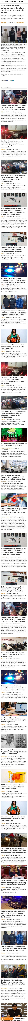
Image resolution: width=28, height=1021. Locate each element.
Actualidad (3, 481)
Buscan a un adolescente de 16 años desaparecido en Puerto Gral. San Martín (13, 347)
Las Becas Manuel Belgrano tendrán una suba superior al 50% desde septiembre (13, 720)
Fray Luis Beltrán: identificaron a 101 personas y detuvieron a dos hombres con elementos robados (14, 851)
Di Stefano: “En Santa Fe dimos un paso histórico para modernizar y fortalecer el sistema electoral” (14, 883)
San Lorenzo (4, 756)
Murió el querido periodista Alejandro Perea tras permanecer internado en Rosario (14, 752)
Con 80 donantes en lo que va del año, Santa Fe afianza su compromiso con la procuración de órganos (14, 511)
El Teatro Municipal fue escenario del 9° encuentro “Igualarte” (14, 444)
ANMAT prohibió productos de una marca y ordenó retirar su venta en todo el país (12, 787)
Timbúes (3, 659)
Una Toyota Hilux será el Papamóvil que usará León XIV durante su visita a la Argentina (13, 477)
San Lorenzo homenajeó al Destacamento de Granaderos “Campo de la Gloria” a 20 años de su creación (13, 983)
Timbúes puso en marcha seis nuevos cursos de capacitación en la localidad (13, 654)
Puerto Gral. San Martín (6, 448)
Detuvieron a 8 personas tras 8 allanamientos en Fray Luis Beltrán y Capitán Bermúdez (13, 249)
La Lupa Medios (20, 22)
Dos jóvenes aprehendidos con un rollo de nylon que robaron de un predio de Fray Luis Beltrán (13, 313)
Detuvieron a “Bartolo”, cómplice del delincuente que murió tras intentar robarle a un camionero (13, 107)
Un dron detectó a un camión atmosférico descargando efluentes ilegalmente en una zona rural (12, 144)
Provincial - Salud (5, 517)
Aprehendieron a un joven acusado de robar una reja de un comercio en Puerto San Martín (13, 280)
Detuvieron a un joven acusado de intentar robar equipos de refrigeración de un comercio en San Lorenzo (13, 914)
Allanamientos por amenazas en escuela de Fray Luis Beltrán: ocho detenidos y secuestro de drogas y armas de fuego (13, 211)
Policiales (3, 22)
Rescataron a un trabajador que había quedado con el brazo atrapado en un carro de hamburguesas (13, 178)
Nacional (3, 724)
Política (2, 887)
